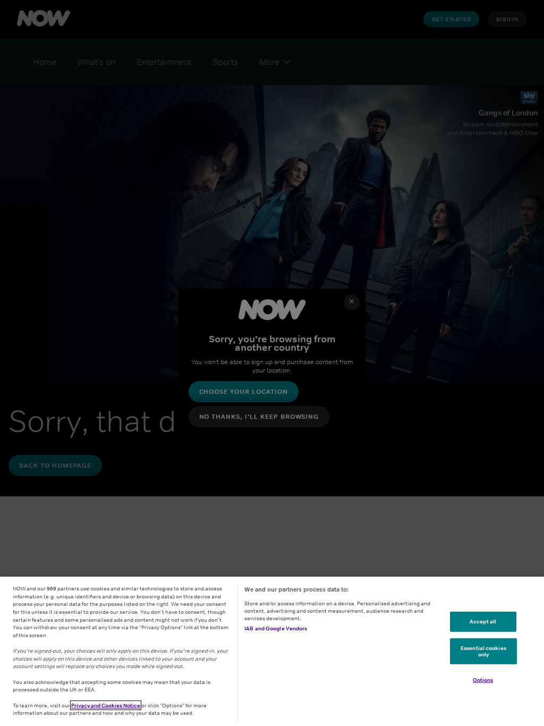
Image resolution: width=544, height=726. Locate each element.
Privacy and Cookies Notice (105, 705)
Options (483, 679)
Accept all (483, 621)
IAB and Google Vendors (275, 628)
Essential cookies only (483, 651)
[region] (272, 651)
